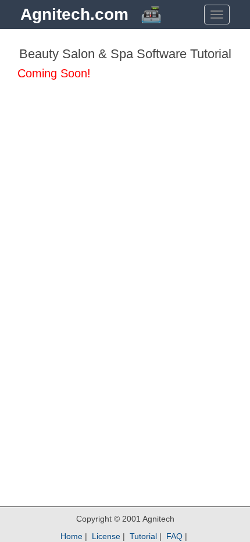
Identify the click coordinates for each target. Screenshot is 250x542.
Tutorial (143, 536)
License (106, 536)
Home (71, 536)
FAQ (174, 536)
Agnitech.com (74, 14)
